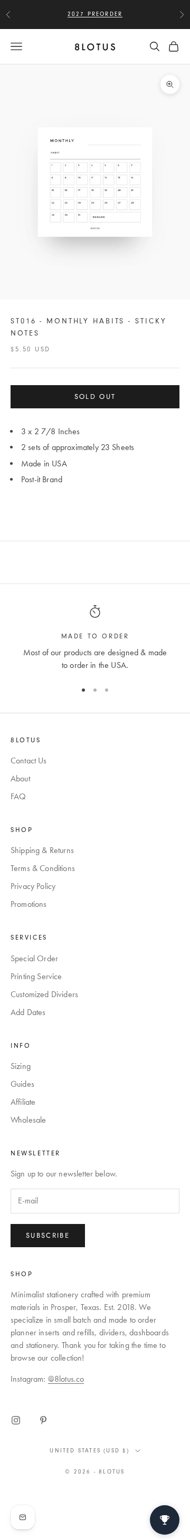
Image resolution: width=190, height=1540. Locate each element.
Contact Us (29, 760)
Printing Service (36, 976)
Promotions (29, 904)
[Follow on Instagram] (16, 1420)
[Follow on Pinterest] (43, 1420)
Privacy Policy (33, 886)
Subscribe (48, 1235)
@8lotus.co (66, 1379)
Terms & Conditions (43, 868)
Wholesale (28, 1120)
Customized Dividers (44, 994)
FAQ (18, 796)
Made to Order (95, 636)
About (20, 778)
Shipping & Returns (42, 850)
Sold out (95, 396)
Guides (22, 1084)
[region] (95, 638)
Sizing (21, 1066)
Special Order (34, 958)
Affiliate (23, 1102)
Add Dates (28, 1012)
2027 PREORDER (95, 14)
